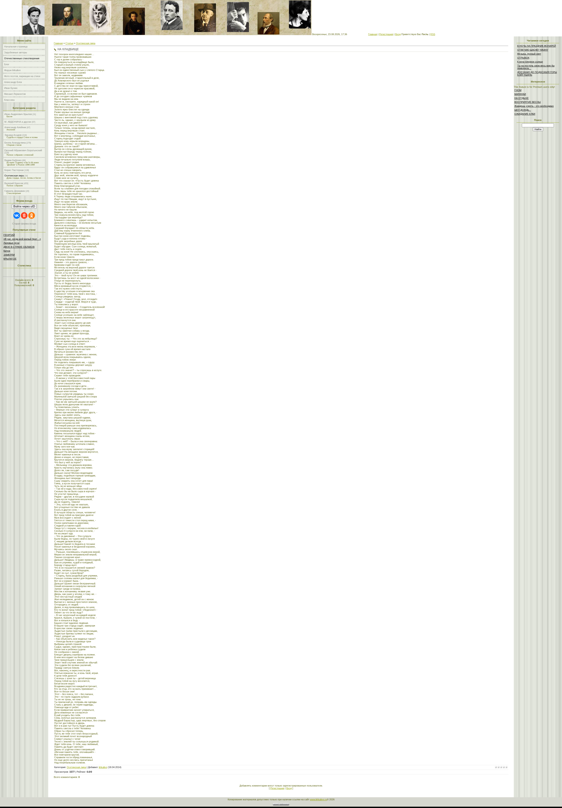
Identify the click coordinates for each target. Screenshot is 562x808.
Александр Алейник (15, 127)
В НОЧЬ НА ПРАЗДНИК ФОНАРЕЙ (536, 46)
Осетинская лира (14, 175)
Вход (398, 34)
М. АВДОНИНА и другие (17, 121)
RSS (432, 34)
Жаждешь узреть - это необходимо (534, 106)
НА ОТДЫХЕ (521, 98)
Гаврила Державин (14, 191)
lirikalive (103, 767)
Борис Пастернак (14, 170)
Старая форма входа (24, 223)
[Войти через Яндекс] (24, 215)
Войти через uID (24, 206)
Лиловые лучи (11, 243)
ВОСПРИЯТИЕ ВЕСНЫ (527, 102)
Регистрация (386, 34)
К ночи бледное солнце (530, 61)
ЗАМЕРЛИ (9, 254)
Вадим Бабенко (13, 160)
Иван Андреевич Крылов (18, 114)
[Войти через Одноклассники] (31, 215)
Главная (372, 34)
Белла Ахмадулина (15, 142)
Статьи (69, 43)
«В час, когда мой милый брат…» (22, 239)
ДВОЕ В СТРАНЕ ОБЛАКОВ (19, 247)
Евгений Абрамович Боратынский (23, 150)
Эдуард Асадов (13, 135)
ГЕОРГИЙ (9, 235)
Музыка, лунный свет (529, 53)
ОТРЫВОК (523, 57)
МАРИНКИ (520, 94)
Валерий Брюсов (13, 183)
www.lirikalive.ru (318, 799)
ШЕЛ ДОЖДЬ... (522, 110)
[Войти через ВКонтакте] (16, 215)
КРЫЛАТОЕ (10, 258)
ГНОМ (517, 90)
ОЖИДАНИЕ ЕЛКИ (524, 114)
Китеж (7, 251)
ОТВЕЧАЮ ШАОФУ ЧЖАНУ (532, 49)
